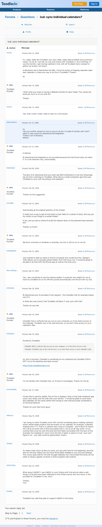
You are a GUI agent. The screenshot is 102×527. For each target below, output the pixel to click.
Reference (91, 53)
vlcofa (9, 53)
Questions (28, 17)
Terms (37, 526)
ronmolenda (11, 389)
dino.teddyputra (13, 270)
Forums (10, 17)
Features (50, 10)
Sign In (94, 4)
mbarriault (10, 168)
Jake (11, 85)
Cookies (45, 526)
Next (29, 513)
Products (17, 10)
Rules (71, 32)
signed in (53, 518)
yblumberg (10, 465)
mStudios (10, 288)
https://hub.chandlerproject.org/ (36, 365)
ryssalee (9, 203)
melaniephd (11, 251)
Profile (28, 32)
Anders (9, 443)
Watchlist (28, 25)
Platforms (84, 10)
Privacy (30, 526)
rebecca (9, 415)
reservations (11, 122)
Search (72, 25)
